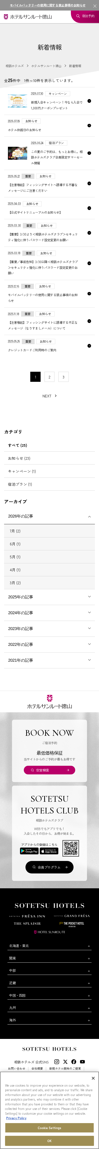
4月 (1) (15, 569)
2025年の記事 (20, 597)
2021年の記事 (20, 660)
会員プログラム (49, 867)
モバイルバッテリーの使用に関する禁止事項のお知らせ (48, 5)
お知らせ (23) (19, 458)
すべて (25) (17, 445)
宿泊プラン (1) (20, 484)
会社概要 (37, 1068)
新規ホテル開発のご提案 (65, 1068)
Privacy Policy (16, 1118)
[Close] (93, 1078)
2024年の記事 (20, 613)
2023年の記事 (20, 628)
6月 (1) (15, 543)
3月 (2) (15, 582)
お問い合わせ (16, 1068)
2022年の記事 (20, 644)
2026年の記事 (20, 516)
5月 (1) (15, 556)
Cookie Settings (49, 1127)
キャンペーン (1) (22, 471)
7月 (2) (15, 530)
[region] (49, 1110)
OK (49, 1140)
